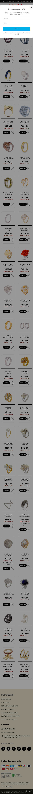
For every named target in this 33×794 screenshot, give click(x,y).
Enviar (16, 29)
